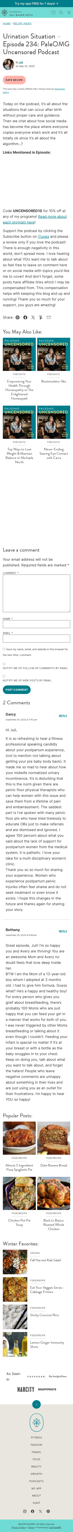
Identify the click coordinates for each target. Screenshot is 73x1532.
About (36, 1495)
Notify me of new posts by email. (27, 680)
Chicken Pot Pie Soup (19, 1222)
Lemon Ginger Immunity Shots (47, 1344)
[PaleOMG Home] (16, 12)
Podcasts (36, 1481)
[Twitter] (40, 1511)
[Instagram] (25, 1511)
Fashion (36, 1444)
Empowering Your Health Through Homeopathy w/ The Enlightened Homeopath (19, 390)
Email (8, 633)
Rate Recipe (14, 79)
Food (36, 1459)
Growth (36, 1473)
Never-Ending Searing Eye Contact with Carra (54, 453)
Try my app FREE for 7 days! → (36, 3)
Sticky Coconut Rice (44, 1315)
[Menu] (69, 12)
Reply (63, 715)
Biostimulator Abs (53, 381)
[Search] (61, 12)
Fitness (36, 1437)
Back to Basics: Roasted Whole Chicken (53, 1225)
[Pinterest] (48, 1511)
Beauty (36, 1466)
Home (7, 23)
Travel (36, 1452)
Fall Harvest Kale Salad (45, 1260)
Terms (31, 1527)
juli (21, 62)
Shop (36, 1502)
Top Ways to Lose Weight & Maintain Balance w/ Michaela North (19, 456)
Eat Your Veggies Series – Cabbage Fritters (47, 1289)
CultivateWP (55, 1527)
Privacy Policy (19, 1527)
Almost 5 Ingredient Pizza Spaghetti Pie (19, 1167)
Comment (11, 573)
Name (8, 618)
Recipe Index (22, 23)
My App (36, 1488)
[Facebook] (32, 1511)
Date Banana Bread (53, 1165)
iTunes (43, 236)
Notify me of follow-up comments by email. (36, 668)
